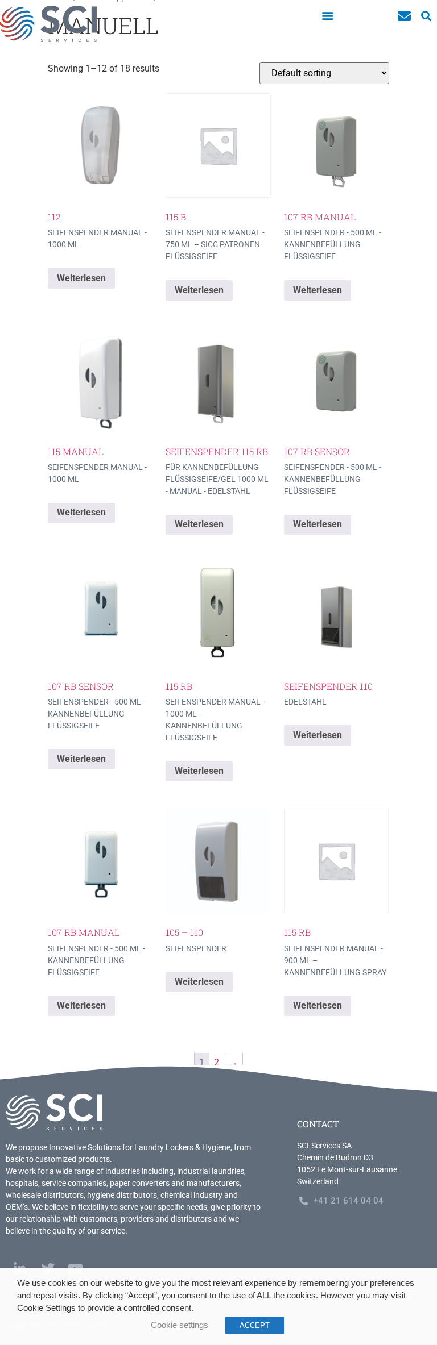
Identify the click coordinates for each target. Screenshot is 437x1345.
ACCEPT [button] (255, 1325)
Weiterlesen (81, 278)
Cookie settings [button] (179, 1325)
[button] (327, 15)
